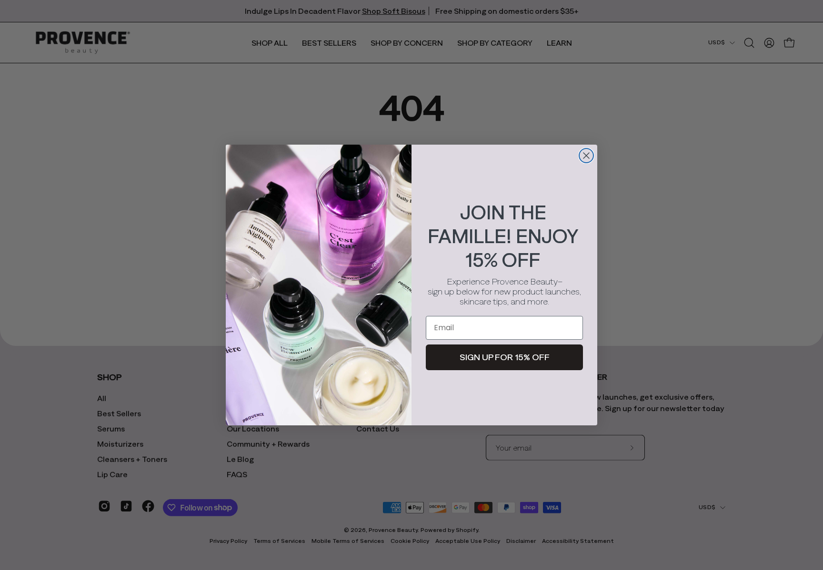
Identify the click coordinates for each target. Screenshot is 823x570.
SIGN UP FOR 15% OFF (505, 357)
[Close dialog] (586, 155)
